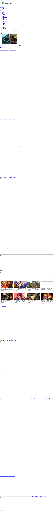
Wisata (3, 16)
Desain (3, 12)
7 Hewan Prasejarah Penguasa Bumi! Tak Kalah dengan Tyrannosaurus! (15, 45)
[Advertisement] (24, 262)
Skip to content (2, 0)
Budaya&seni (3, 11)
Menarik (3, 15)
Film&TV (3, 13)
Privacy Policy (4, 306)
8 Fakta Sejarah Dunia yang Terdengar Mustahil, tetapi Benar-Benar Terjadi (9, 176)
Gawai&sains (3, 14)
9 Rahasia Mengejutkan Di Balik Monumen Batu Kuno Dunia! (38, 496)
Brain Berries (2, 7)
